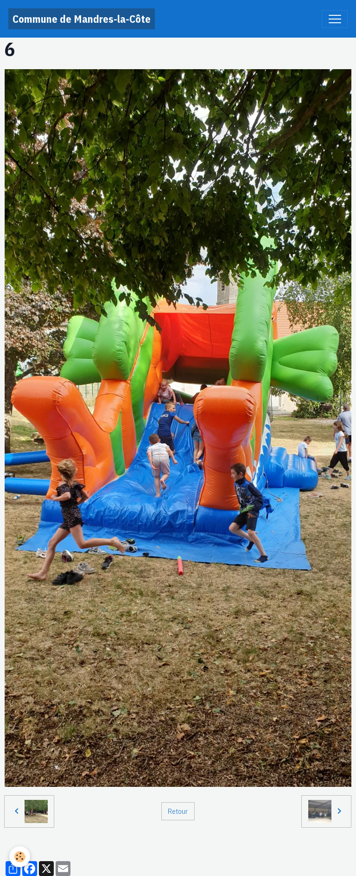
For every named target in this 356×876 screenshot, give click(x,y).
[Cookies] (19, 856)
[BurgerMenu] (335, 19)
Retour (178, 811)
